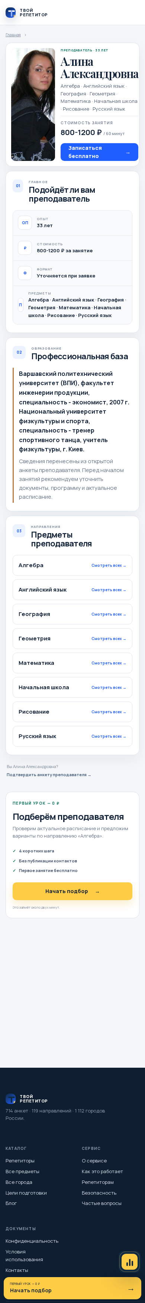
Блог (11, 1203)
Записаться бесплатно (99, 151)
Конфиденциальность (32, 1241)
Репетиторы (20, 1160)
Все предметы (22, 1171)
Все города (19, 1182)
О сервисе (94, 1160)
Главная (13, 34)
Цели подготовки (26, 1192)
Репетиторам (98, 1182)
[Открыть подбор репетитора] (130, 1262)
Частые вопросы (102, 1203)
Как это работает (102, 1171)
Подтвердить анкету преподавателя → (49, 774)
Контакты (17, 1270)
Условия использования (24, 1255)
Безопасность (99, 1192)
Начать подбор (72, 891)
